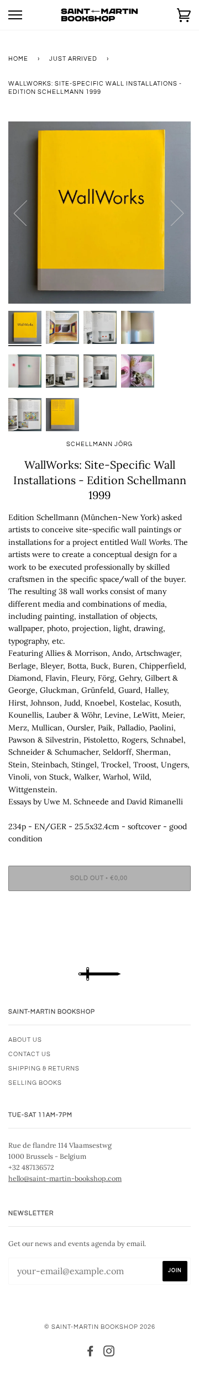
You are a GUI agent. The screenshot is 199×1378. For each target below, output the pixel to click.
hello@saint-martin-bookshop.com (65, 1178)
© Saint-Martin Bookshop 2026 (99, 1327)
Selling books (35, 1083)
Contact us (29, 1054)
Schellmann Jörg (99, 444)
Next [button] (170, 212)
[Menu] (15, 15)
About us (25, 1040)
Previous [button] (27, 212)
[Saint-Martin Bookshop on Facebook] (90, 1353)
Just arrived (73, 59)
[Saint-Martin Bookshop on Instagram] (109, 1353)
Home (18, 59)
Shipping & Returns (44, 1069)
